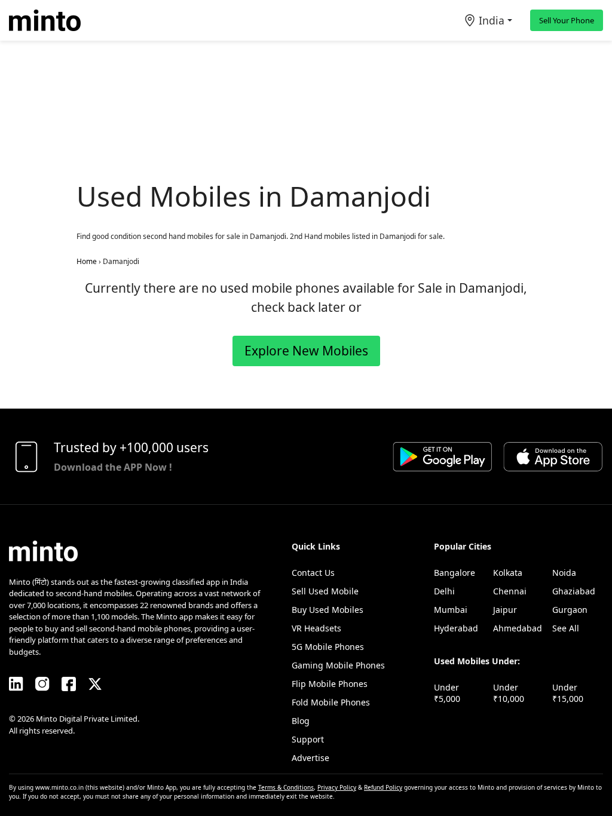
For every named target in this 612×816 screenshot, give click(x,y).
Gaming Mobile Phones (338, 665)
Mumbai (450, 609)
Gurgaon (569, 609)
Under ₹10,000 (508, 693)
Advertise (310, 757)
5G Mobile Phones (328, 646)
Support (308, 739)
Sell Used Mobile (325, 591)
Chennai (510, 591)
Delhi (444, 591)
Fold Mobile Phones (331, 702)
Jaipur (505, 609)
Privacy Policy (336, 787)
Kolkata (507, 572)
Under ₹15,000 (567, 693)
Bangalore (454, 572)
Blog (301, 720)
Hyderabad (456, 628)
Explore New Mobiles (306, 350)
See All (565, 628)
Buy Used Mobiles (327, 609)
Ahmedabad (517, 628)
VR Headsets (316, 628)
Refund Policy (383, 787)
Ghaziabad (573, 591)
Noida (564, 572)
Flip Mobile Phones (330, 683)
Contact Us (313, 572)
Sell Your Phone (566, 20)
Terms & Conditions (286, 787)
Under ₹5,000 (447, 693)
